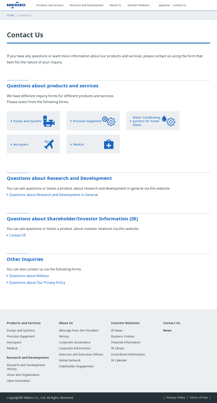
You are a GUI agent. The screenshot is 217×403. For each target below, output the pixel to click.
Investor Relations (125, 323)
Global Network (70, 360)
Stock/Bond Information (128, 354)
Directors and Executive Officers (81, 354)
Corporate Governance (74, 342)
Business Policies (123, 336)
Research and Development (28, 358)
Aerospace (14, 342)
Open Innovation (18, 381)
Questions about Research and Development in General (53, 194)
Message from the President (79, 330)
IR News (117, 330)
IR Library (117, 348)
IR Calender (119, 360)
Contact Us (179, 5)
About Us (66, 323)
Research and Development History (26, 367)
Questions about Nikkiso (29, 275)
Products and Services (24, 323)
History (64, 336)
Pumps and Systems (21, 330)
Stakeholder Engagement (76, 366)
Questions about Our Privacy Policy (37, 282)
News (167, 330)
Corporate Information (75, 348)
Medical (12, 348)
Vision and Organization (23, 375)
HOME (10, 15)
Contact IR (17, 235)
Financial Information (125, 342)
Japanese (164, 5)
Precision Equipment (21, 336)
